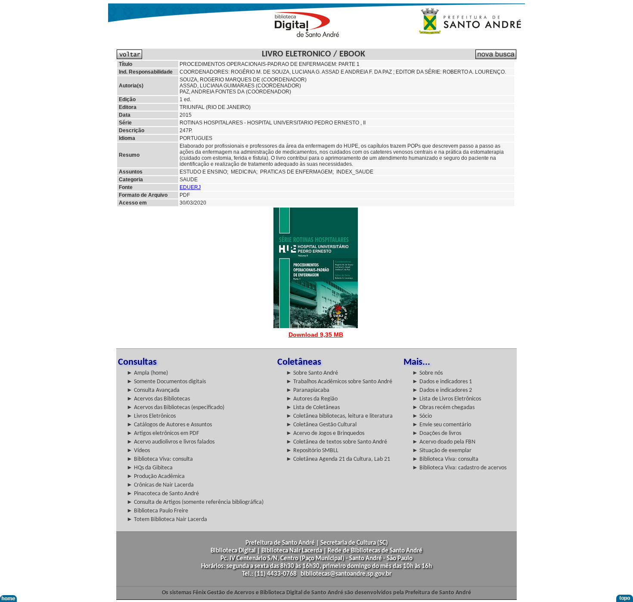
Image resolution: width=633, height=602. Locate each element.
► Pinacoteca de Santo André (163, 493)
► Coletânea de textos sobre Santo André (336, 442)
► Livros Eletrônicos (151, 416)
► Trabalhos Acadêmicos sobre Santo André (339, 382)
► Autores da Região (312, 399)
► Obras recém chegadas (443, 407)
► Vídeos (138, 450)
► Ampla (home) (147, 373)
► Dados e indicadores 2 (442, 390)
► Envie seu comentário (441, 425)
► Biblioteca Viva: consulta (160, 459)
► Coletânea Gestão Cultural (321, 425)
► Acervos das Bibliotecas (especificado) (175, 407)
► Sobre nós (427, 373)
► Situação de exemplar (442, 450)
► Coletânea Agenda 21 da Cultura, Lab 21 (338, 459)
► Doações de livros (436, 433)
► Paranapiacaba (307, 390)
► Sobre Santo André (312, 373)
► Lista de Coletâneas (313, 407)
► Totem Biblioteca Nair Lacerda (167, 519)
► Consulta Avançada (153, 390)
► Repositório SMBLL (312, 450)
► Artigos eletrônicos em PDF (163, 433)
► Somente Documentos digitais (166, 382)
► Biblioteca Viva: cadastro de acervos (459, 468)
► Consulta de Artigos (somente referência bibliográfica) (195, 502)
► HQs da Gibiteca (150, 468)
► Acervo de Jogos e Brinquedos (325, 433)
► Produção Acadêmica (156, 476)
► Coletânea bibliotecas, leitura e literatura (339, 416)
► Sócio (422, 416)
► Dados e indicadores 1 (442, 382)
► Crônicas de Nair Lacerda (160, 485)
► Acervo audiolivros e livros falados (170, 442)
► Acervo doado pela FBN (443, 442)
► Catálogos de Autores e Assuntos (169, 425)
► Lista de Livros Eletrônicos (446, 399)
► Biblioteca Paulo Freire (157, 511)
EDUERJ (190, 187)
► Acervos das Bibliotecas (158, 399)
